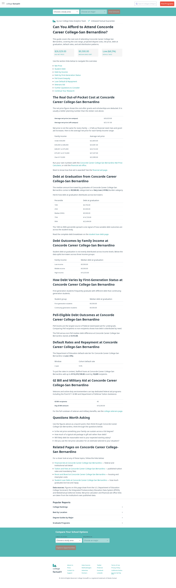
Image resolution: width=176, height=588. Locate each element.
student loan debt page (99, 234)
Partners (84, 573)
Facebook (100, 570)
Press (69, 568)
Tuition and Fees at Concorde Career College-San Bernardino (80, 468)
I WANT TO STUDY (61, 537)
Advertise (85, 570)
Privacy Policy (115, 568)
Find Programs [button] (167, 4)
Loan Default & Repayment (66, 81)
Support (69, 573)
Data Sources (86, 565)
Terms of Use (115, 565)
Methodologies (86, 568)
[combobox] (145, 4)
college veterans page (113, 411)
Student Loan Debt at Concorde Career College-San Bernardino (81, 480)
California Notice (116, 570)
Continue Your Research (65, 91)
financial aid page (100, 170)
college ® (13, 4)
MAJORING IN (87, 537)
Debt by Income (61, 72)
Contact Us (70, 570)
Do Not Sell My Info (116, 573)
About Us (70, 565)
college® (57, 570)
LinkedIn (100, 573)
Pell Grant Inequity (62, 78)
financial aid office (78, 165)
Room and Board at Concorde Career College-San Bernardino (80, 474)
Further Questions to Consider (67, 88)
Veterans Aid (60, 84)
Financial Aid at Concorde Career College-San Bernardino (78, 463)
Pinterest (100, 568)
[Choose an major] (93, 11)
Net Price (58, 66)
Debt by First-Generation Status (68, 75)
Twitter (99, 565)
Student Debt (60, 69)
